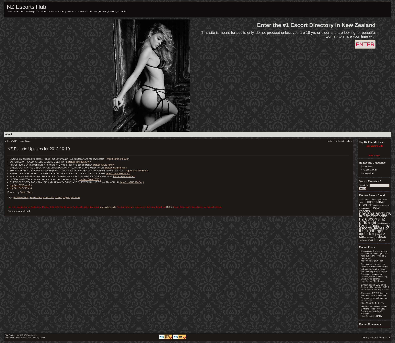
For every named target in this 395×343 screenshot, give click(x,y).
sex (365, 240)
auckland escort (365, 199)
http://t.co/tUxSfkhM (117, 159)
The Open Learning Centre (34, 338)
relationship (369, 237)
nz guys (376, 234)
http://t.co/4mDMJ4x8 (117, 173)
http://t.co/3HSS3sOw (131, 182)
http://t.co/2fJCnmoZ (20, 185)
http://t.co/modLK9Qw (78, 162)
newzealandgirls (375, 213)
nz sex (58, 197)
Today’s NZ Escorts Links (18, 141)
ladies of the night (381, 206)
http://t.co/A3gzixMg (102, 165)
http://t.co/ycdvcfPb (123, 176)
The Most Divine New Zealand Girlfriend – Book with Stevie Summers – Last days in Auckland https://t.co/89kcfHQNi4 (374, 311)
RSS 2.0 (170, 207)
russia (361, 240)
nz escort (366, 216)
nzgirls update (384, 223)
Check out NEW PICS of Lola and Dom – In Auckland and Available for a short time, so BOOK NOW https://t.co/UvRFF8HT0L (374, 298)
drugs (374, 199)
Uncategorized (367, 173)
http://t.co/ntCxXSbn (20, 188)
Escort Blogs (367, 166)
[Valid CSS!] (180, 339)
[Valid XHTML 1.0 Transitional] (166, 339)
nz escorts (48, 197)
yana (383, 240)
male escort (366, 208)
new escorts (35, 197)
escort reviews (20, 197)
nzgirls (66, 197)
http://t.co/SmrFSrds (114, 167)
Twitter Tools (26, 192)
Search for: (364, 185)
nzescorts (380, 216)
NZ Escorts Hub (26, 7)
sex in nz (75, 197)
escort (379, 199)
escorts (366, 204)
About (8, 134)
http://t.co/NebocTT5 (89, 179)
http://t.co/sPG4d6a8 (136, 170)
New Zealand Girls (108, 207)
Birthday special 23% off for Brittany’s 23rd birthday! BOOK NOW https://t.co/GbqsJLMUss (375, 287)
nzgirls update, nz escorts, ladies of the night (374, 228)
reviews (380, 237)
